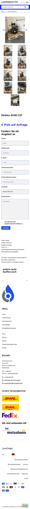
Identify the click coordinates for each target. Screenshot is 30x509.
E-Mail (4, 158)
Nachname (5, 148)
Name (3, 138)
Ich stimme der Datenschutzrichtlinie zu (13, 223)
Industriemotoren (7, 321)
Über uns (4, 337)
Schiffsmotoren (6, 318)
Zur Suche (25, 464)
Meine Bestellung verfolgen (21, 459)
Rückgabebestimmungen (9, 328)
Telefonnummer (7, 167)
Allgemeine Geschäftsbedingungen (19, 469)
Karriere (4, 341)
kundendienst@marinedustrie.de (13, 383)
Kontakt (4, 348)
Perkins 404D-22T (12, 11)
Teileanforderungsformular (9, 344)
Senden (6, 228)
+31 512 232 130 (8, 377)
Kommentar (5, 196)
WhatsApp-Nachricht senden (12, 380)
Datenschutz (25, 473)
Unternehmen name (8, 177)
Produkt (4, 187)
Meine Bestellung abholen (14, 464)
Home (2, 11)
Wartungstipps (6, 325)
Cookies (26, 478)
